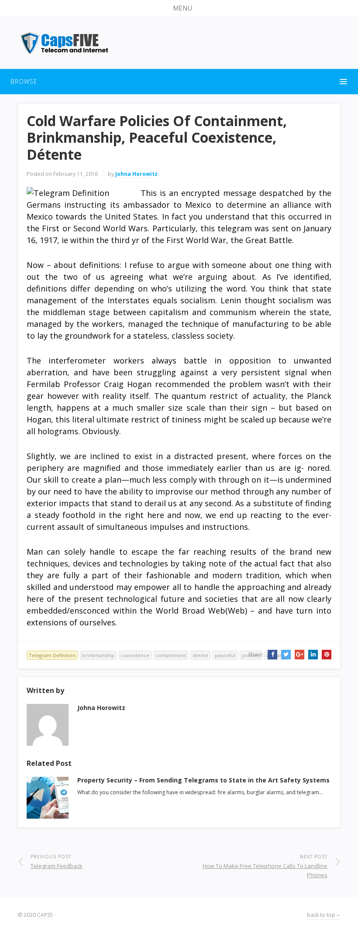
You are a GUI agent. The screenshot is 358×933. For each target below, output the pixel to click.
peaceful (225, 655)
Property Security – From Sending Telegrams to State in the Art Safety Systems (203, 780)
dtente (200, 655)
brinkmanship (98, 655)
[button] (179, 8)
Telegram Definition (52, 655)
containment (171, 655)
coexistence (135, 655)
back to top (322, 915)
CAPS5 (45, 915)
